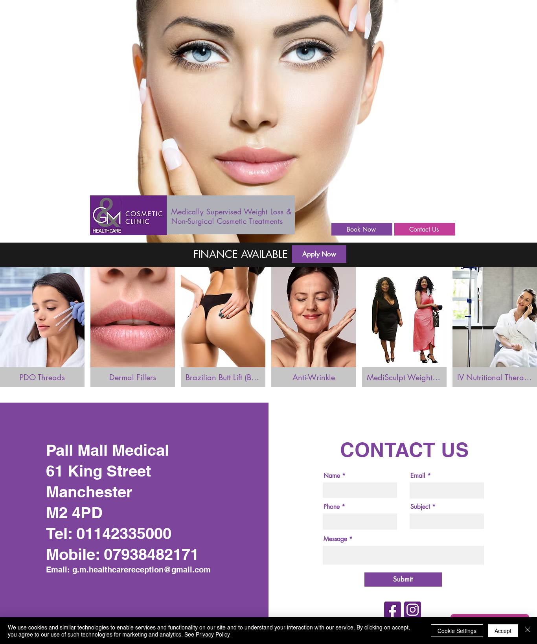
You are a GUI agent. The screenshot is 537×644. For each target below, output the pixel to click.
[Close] (527, 631)
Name (332, 476)
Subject (420, 507)
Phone (332, 507)
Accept (503, 631)
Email (417, 476)
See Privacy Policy (207, 634)
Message (335, 539)
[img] (42, 327)
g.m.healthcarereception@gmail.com (141, 569)
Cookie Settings (457, 631)
